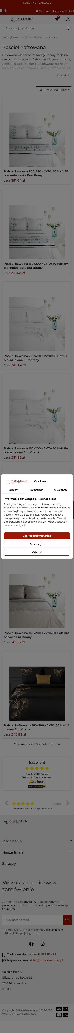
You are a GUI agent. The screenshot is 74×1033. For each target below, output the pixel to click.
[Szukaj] (67, 28)
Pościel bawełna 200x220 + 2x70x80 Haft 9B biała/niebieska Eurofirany (36, 173)
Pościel (38, 37)
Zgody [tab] (13, 489)
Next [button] (68, 802)
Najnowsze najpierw (52, 89)
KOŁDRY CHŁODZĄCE (37, 2)
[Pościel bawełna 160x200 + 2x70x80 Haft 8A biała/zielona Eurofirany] (37, 409)
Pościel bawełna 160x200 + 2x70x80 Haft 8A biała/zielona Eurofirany (36, 450)
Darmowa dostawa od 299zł (56, 11)
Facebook (31, 943)
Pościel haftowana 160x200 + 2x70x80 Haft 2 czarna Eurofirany (36, 727)
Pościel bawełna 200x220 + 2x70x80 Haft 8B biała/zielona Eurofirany (36, 358)
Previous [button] (6, 802)
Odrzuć (37, 552)
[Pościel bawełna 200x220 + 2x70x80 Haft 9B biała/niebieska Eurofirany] (37, 132)
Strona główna (10, 37)
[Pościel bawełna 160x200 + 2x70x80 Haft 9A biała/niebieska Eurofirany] (37, 224)
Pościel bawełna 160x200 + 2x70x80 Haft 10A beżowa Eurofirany (36, 635)
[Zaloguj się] (68, 19)
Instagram (42, 943)
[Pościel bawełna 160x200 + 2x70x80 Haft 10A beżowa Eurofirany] (37, 593)
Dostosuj (36, 544)
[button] (37, 842)
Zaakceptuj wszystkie (37, 535)
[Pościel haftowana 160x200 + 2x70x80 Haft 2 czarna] (37, 686)
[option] (37, 805)
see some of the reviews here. (37, 777)
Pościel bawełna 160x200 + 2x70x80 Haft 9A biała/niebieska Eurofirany (36, 265)
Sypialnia (26, 37)
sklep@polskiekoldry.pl (46, 960)
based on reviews (37, 774)
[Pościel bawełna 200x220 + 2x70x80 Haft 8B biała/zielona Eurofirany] (37, 316)
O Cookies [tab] (60, 489)
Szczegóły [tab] (36, 489)
